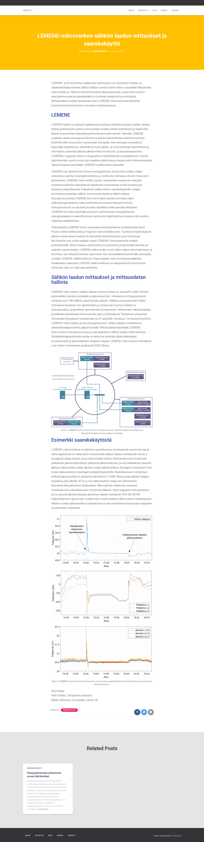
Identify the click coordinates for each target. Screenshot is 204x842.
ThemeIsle (176, 836)
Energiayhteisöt (69, 710)
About (131, 10)
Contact (175, 10)
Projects (142, 10)
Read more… (44, 809)
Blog (155, 10)
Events (164, 10)
